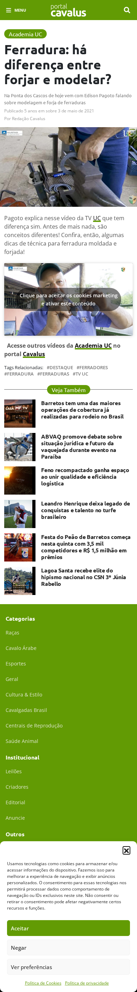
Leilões (14, 771)
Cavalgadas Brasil (26, 710)
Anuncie (15, 817)
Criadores (17, 786)
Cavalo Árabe (21, 648)
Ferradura (20, 374)
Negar (18, 947)
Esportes (16, 663)
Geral (12, 679)
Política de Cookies (43, 983)
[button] (126, 850)
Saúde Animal (22, 741)
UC (97, 218)
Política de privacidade (87, 983)
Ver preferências (31, 967)
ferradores (93, 367)
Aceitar (20, 928)
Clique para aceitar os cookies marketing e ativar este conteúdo (69, 299)
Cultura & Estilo (24, 694)
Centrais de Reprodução (34, 725)
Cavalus (34, 354)
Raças (12, 632)
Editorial (15, 802)
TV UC (82, 374)
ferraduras (54, 374)
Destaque (61, 367)
